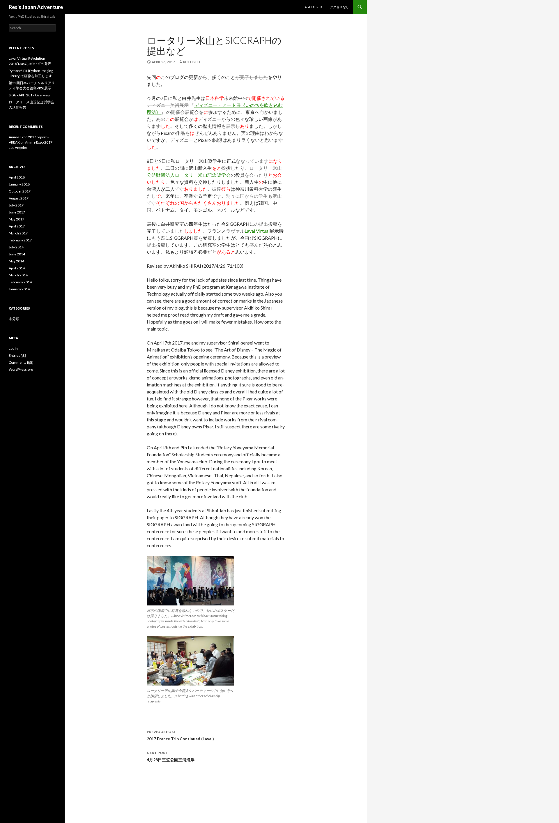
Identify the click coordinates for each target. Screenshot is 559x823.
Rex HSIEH (191, 62)
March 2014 (18, 275)
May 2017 (16, 219)
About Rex (313, 7)
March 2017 (18, 233)
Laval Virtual (257, 231)
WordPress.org (21, 369)
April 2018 (17, 177)
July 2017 (16, 205)
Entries (17, 355)
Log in (13, 348)
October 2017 (20, 191)
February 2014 (20, 282)
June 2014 (17, 254)
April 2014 (17, 268)
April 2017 (17, 226)
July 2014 (16, 247)
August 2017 (19, 198)
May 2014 (16, 261)
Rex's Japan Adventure (36, 7)
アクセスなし (339, 7)
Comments (21, 362)
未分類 (14, 319)
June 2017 (17, 212)
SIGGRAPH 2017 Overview (29, 95)
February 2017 (20, 240)
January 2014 (19, 289)
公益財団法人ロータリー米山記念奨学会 (189, 175)
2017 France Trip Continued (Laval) (180, 735)
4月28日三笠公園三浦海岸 (170, 756)
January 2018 (19, 184)
